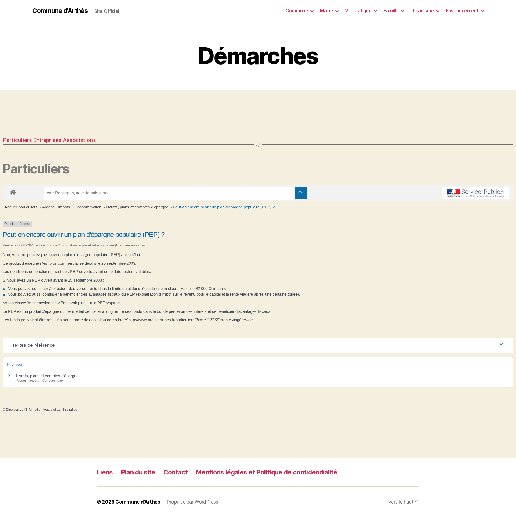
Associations (79, 140)
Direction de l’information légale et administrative (41, 410)
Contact (175, 472)
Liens (105, 472)
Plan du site (138, 472)
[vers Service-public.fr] (475, 193)
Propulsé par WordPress (192, 502)
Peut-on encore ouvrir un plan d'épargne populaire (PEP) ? (224, 207)
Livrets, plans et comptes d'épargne (137, 207)
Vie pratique (358, 10)
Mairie (326, 10)
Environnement (462, 10)
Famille (391, 10)
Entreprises (47, 140)
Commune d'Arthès (60, 11)
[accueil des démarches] (13, 191)
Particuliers (17, 140)
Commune (297, 10)
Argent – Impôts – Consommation (72, 207)
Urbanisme (422, 10)
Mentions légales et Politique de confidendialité (266, 472)
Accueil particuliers (22, 207)
